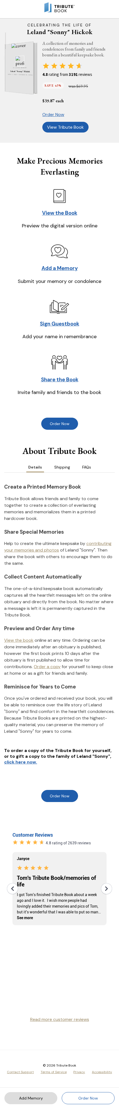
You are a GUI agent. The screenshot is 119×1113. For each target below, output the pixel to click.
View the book (18, 640)
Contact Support (20, 1072)
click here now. (20, 762)
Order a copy (47, 667)
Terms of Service (54, 1072)
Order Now (53, 114)
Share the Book (59, 379)
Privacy (79, 1072)
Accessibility (102, 1072)
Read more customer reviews (59, 1019)
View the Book (59, 213)
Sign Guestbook (59, 323)
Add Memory (31, 1098)
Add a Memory (60, 268)
